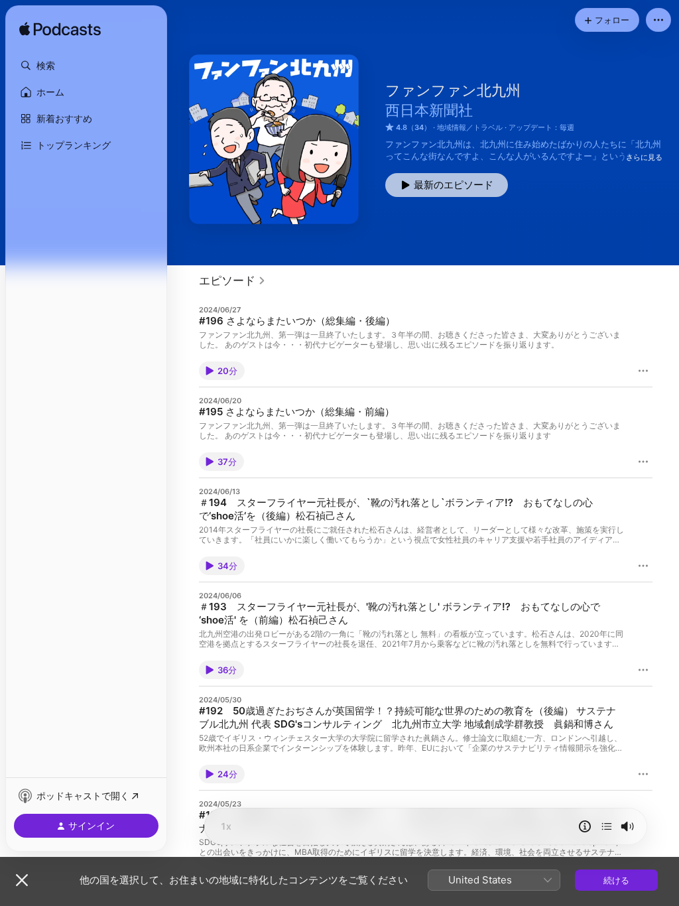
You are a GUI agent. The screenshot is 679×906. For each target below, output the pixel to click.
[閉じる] (22, 880)
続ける (616, 880)
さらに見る (644, 157)
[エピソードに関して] (585, 826)
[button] (86, 65)
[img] (60, 29)
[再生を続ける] (607, 826)
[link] (232, 280)
